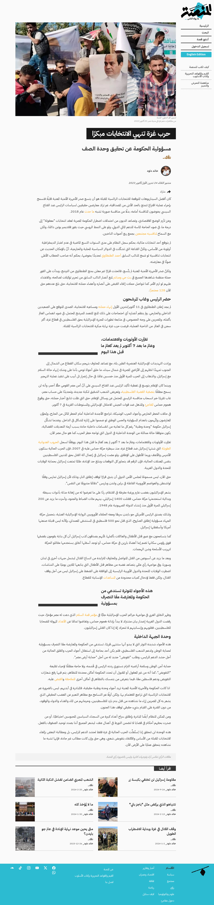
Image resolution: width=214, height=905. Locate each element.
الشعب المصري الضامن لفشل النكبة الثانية (72, 779)
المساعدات (109, 577)
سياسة (170, 875)
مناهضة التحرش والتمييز (200, 84)
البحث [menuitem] (205, 33)
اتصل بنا (109, 882)
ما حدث (89, 211)
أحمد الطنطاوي (111, 255)
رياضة (151, 888)
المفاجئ (149, 404)
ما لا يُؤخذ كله (86, 804)
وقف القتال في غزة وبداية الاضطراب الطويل (154, 829)
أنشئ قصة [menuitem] (203, 39)
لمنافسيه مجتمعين (146, 233)
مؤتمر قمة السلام (86, 614)
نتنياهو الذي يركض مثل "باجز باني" (159, 804)
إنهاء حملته (105, 306)
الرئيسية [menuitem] (204, 26)
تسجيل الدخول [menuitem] (200, 46)
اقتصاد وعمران (146, 875)
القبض (59, 679)
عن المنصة (108, 869)
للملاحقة (70, 679)
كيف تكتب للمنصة (199, 67)
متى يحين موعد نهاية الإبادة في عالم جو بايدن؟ (71, 829)
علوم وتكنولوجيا (166, 894)
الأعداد (62, 621)
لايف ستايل (148, 894)
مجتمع (170, 881)
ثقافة (151, 881)
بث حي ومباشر (122, 277)
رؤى (168, 157)
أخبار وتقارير (148, 868)
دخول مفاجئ (167, 901)
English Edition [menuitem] (196, 55)
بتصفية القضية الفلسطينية (138, 391)
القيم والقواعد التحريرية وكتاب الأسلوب (197, 75)
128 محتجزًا (157, 290)
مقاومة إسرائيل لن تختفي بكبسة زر (158, 779)
